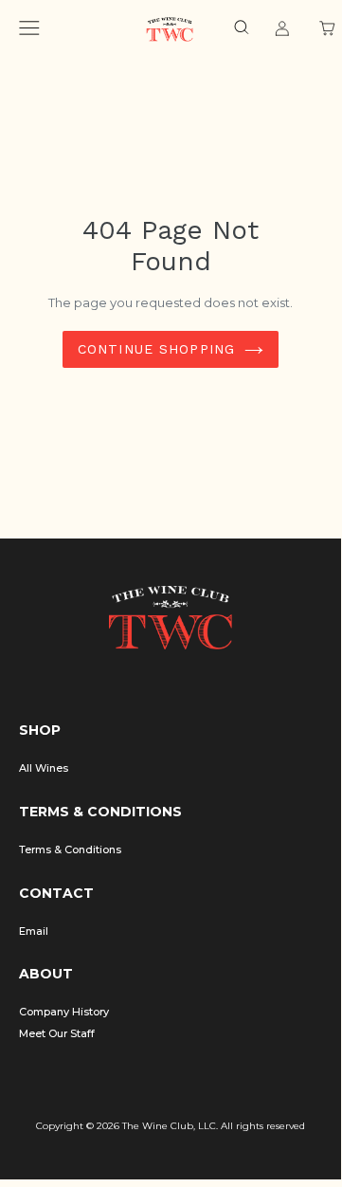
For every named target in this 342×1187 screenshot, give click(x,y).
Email (33, 931)
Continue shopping (156, 348)
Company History (64, 1011)
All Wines (43, 768)
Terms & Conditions (70, 849)
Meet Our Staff (57, 1033)
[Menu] (29, 31)
